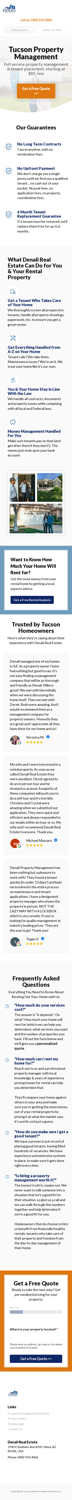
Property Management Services (28, 1413)
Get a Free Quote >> (36, 90)
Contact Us (15, 1429)
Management (20, 30)
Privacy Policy (17, 1418)
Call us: (36, 19)
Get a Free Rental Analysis (32, 600)
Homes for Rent (52, 30)
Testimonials (16, 1424)
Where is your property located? (34, 1329)
